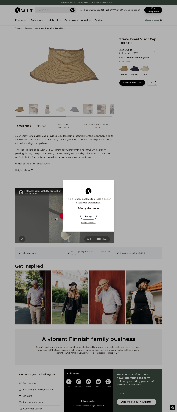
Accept (88, 216)
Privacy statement (88, 208)
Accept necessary (88, 223)
